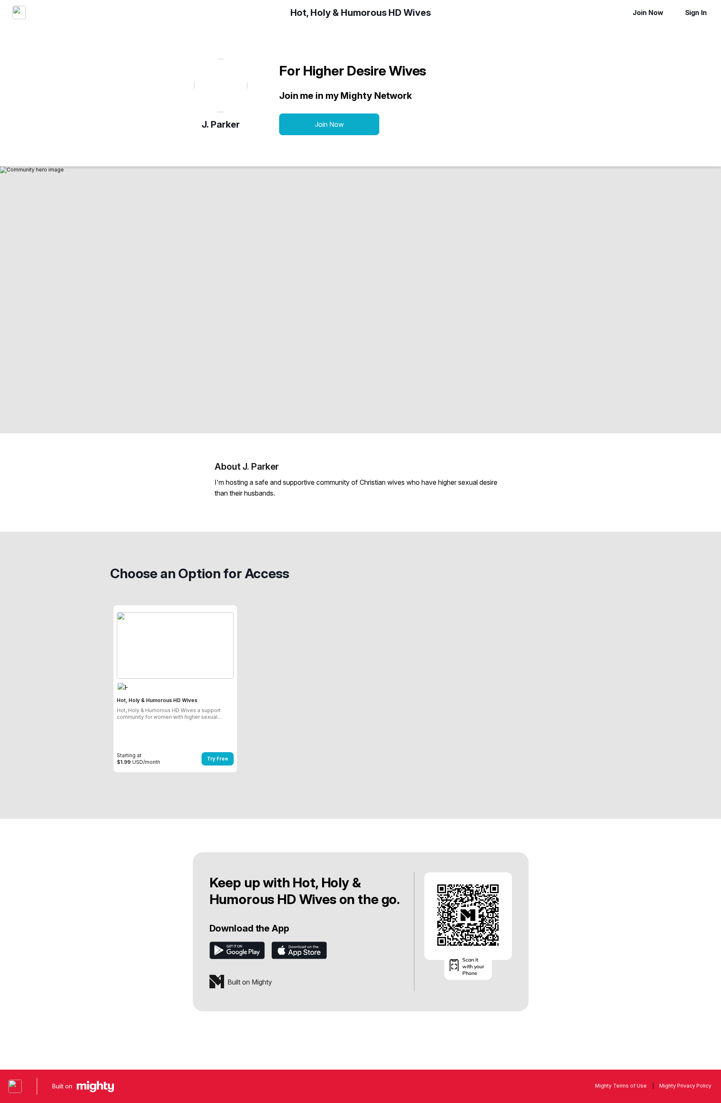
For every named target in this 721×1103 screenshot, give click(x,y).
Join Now (648, 12)
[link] (175, 689)
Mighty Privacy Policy (685, 1086)
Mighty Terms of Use (621, 1086)
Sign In (696, 12)
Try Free (217, 758)
